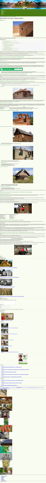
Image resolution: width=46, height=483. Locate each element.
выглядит (1, 256)
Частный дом (2, 14)
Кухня (2, 10)
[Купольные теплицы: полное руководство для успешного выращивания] (4, 327)
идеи (12, 387)
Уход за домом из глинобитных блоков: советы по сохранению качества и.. (11, 50)
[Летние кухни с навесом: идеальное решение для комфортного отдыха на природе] (4, 351)
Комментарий (1, 304)
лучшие (13, 387)
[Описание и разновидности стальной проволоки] (6, 285)
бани (0, 387)
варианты (2, 387)
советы (1, 388)
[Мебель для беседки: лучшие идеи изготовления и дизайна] (6, 403)
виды (4, 387)
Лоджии (2, 11)
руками (39, 387)
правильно (27, 387)
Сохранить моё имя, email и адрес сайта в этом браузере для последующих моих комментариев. (12, 309)
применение (34, 387)
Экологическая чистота (6, 41)
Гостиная (2, 479)
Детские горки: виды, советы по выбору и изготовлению (8, 267)
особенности (19, 387)
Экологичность (5, 43)
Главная (1, 16)
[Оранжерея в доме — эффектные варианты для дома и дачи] (6, 410)
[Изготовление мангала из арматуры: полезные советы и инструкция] (4, 333)
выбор (5, 387)
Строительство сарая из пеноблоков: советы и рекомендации (9, 277)
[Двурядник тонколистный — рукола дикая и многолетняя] (6, 424)
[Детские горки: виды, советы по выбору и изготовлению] (6, 266)
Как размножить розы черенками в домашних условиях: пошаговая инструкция (12, 296)
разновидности (37, 387)
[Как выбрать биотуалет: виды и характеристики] (4, 345)
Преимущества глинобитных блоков (8, 49)
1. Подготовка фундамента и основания (8, 45)
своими (43, 387)
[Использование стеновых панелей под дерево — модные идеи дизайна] (5, 417)
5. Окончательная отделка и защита (8, 47)
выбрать (7, 387)
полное (24, 387)
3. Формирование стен (6, 46)
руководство (41, 387)
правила (25, 387)
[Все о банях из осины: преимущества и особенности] (4, 339)
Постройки (2, 477)
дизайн (9, 387)
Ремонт (2, 13)
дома (10, 387)
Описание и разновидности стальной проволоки (7, 286)
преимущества (30, 387)
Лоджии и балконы (3, 480)
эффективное (8, 388)
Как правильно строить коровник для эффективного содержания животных (14, 84)
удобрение (4, 388)
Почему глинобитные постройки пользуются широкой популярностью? (11, 42)
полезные (23, 387)
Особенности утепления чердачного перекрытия (7, 320)
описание (15, 387)
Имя (0, 305)
